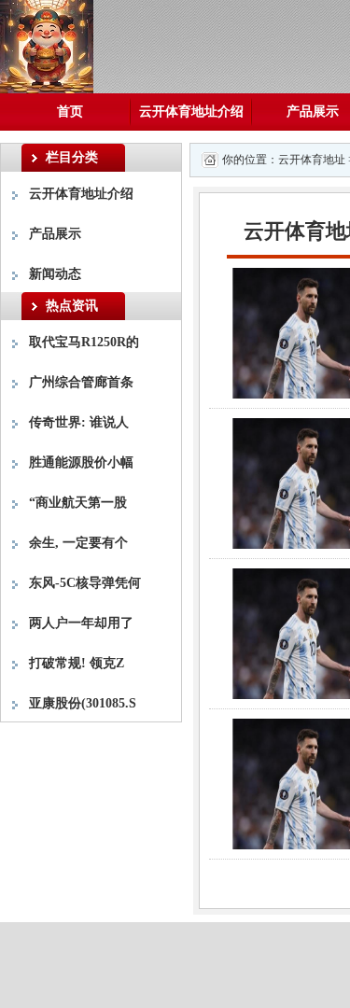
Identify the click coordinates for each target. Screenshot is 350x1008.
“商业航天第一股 (78, 503)
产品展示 (55, 234)
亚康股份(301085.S (82, 703)
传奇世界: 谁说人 (79, 422)
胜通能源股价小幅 (81, 462)
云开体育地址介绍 (191, 112)
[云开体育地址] (46, 45)
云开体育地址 (311, 159)
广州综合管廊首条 (81, 382)
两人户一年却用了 (81, 623)
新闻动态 (55, 274)
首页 (70, 112)
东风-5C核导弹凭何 (85, 583)
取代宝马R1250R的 (84, 342)
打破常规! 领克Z (76, 663)
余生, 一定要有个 (78, 543)
